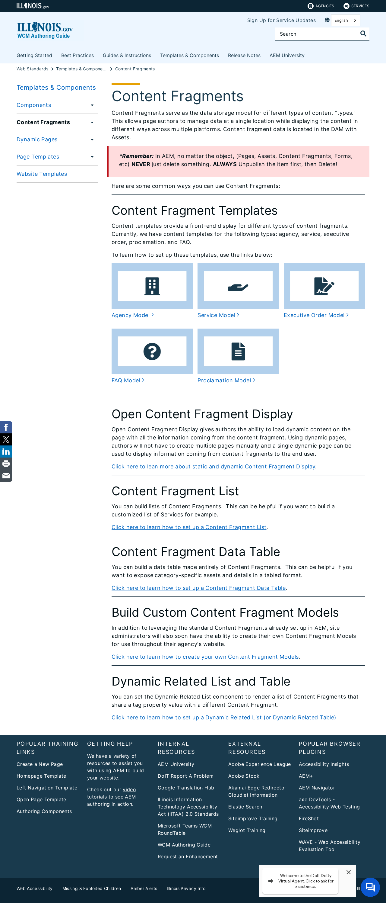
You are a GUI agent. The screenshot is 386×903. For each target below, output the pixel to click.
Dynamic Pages (37, 139)
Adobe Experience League (259, 764)
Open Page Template (41, 799)
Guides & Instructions (127, 55)
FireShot (309, 818)
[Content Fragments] (90, 122)
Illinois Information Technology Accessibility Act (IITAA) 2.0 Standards (188, 806)
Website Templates (42, 174)
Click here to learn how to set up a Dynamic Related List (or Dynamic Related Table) (224, 717)
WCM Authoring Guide (184, 845)
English (341, 20)
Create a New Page (40, 764)
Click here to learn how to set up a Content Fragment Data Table (199, 588)
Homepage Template (41, 776)
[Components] (90, 105)
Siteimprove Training (253, 818)
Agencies (324, 6)
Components (34, 105)
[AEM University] (309, 54)
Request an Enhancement (188, 856)
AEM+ (306, 776)
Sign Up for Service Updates (281, 20)
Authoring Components (44, 811)
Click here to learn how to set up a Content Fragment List (189, 527)
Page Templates (38, 156)
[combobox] (345, 20)
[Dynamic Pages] (90, 139)
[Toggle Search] (363, 34)
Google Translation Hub (186, 788)
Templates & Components (189, 55)
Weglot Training (247, 830)
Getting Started (34, 55)
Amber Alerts (144, 888)
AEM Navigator (317, 788)
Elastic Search (245, 807)
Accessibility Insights (324, 764)
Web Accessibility (35, 888)
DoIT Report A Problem (186, 776)
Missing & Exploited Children (91, 888)
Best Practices (77, 55)
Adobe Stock (243, 776)
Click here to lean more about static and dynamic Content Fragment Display (213, 466)
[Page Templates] (90, 156)
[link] (6, 427)
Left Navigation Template (47, 788)
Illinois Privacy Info (186, 888)
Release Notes (244, 55)
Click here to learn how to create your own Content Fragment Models (205, 657)
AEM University (287, 55)
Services (360, 6)
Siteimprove (313, 830)
